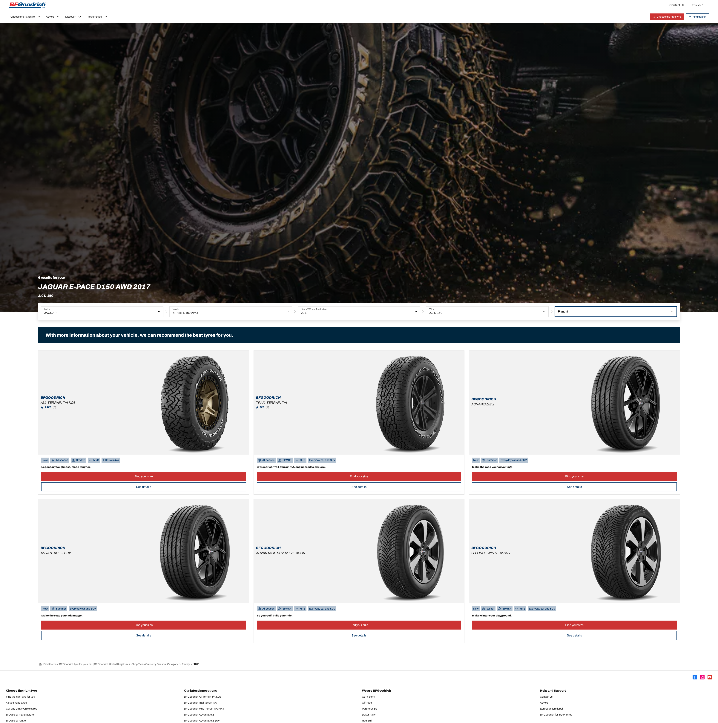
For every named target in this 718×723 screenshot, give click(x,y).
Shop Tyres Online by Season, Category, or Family (160, 664)
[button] (158, 311)
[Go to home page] (27, 5)
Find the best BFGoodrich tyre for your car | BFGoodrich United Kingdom (85, 664)
